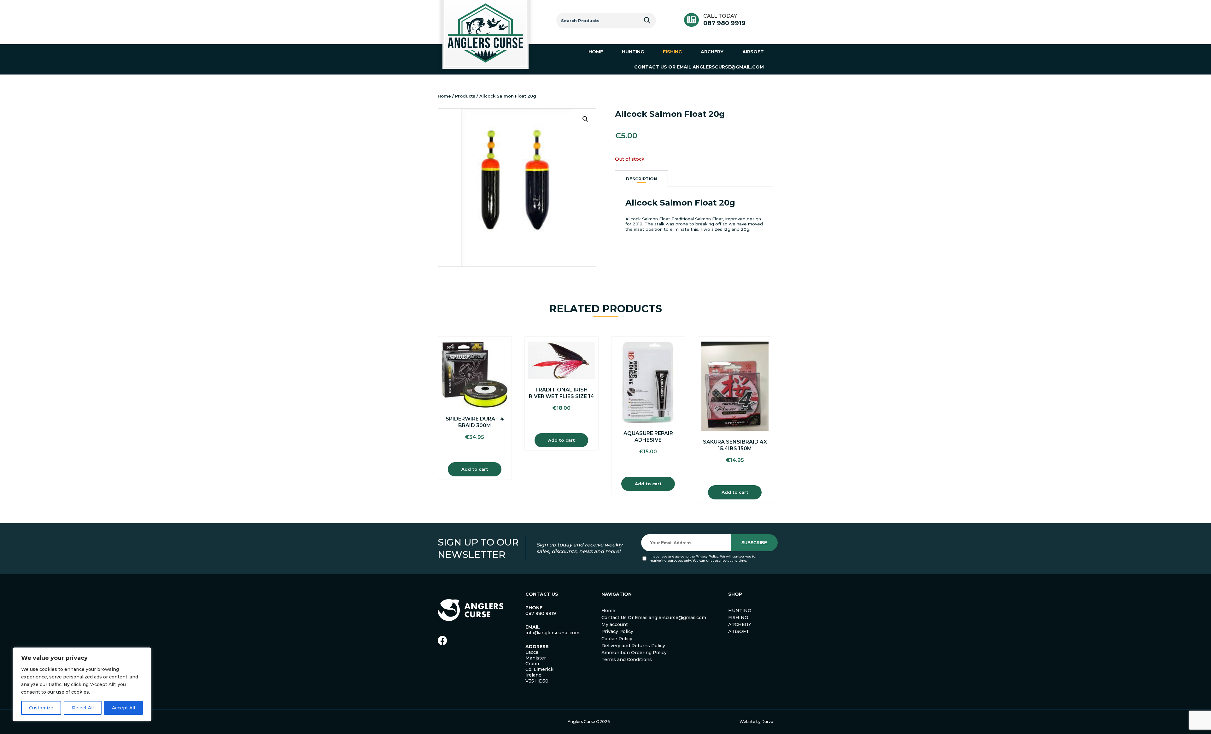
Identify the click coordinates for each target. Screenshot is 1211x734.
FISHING (738, 617)
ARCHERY (739, 624)
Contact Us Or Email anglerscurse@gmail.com (653, 617)
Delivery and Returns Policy (633, 645)
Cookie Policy (616, 639)
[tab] (641, 178)
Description (641, 178)
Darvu (767, 721)
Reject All (83, 708)
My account (614, 624)
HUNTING (739, 610)
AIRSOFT (738, 631)
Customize (41, 708)
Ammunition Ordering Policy (634, 652)
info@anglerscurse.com (552, 633)
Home (444, 95)
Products (465, 95)
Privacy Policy (707, 556)
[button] (585, 119)
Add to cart (474, 469)
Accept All (123, 708)
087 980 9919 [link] (540, 613)
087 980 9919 (724, 23)
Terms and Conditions (626, 659)
